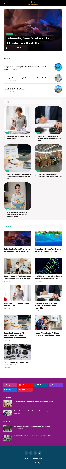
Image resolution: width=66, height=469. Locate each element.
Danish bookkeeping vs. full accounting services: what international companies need (19, 176)
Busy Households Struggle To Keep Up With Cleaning (18, 137)
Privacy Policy (37, 458)
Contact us (27, 458)
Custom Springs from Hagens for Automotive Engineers (16, 363)
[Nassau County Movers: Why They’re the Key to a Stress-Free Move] (48, 238)
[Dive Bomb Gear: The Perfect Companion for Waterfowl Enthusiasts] (7, 428)
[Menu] (5, 3)
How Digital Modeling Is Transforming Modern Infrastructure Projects (48, 277)
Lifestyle (6, 64)
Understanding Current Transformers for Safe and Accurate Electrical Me (17, 250)
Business (6, 133)
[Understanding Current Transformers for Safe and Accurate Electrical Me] (33, 30)
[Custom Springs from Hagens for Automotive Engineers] (17, 352)
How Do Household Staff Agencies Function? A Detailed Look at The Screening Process (17, 214)
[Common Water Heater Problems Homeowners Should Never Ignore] (48, 322)
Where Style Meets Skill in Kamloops (15, 89)
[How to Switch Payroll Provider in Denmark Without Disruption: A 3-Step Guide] (48, 120)
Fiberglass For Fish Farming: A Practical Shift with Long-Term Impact (25, 67)
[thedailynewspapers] (33, 3)
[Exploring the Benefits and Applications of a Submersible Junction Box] (58, 78)
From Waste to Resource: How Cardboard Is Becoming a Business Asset (50, 175)
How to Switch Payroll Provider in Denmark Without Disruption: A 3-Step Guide (49, 138)
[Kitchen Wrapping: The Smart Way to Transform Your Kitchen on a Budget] (17, 266)
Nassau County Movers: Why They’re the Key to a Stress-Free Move (48, 250)
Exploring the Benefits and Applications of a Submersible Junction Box (26, 78)
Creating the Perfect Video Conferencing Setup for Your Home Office (32, 435)
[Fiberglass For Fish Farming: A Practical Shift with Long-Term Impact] (58, 67)
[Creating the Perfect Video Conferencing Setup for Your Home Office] (7, 438)
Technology (9, 34)
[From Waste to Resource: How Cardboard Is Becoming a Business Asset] (48, 158)
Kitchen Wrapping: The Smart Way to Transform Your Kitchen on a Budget (17, 277)
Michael (10, 47)
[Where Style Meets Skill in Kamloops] (58, 89)
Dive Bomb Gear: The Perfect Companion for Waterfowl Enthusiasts (32, 426)
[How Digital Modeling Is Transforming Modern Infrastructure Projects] (48, 266)
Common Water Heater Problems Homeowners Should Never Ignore (47, 334)
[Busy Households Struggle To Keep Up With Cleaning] (17, 120)
